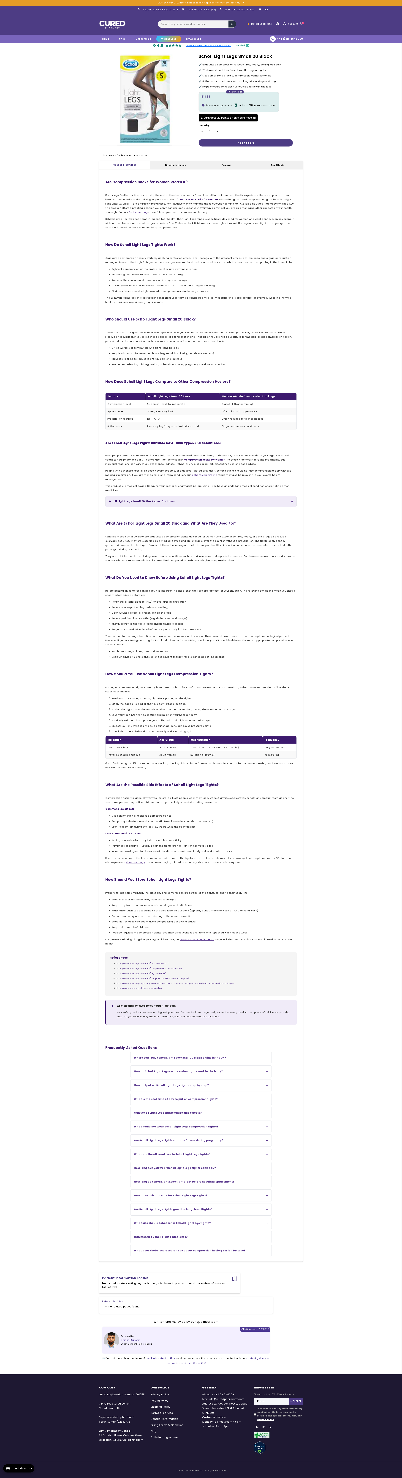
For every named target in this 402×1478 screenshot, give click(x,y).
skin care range (135, 862)
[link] (156, 9)
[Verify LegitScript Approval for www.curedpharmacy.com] (259, 1447)
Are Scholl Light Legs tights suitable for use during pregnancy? (178, 1140)
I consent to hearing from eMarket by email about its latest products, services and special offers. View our (279, 1414)
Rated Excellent (261, 24)
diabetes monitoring (204, 475)
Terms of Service (162, 1413)
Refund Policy (159, 1400)
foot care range (139, 212)
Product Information (124, 164)
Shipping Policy (160, 1407)
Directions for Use (175, 165)
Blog (153, 1431)
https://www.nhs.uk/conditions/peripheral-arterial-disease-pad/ (152, 978)
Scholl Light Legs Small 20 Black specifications (141, 501)
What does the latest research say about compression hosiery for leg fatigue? (189, 1250)
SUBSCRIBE (295, 1401)
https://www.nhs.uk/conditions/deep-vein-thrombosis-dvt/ (149, 968)
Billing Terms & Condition (167, 1425)
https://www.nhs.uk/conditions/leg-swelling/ (141, 973)
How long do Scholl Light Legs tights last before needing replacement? (184, 1181)
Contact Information (164, 1419)
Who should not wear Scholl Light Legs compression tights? (176, 1126)
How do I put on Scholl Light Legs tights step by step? (171, 1085)
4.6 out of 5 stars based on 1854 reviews (208, 45)
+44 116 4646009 (223, 1394)
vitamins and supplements (197, 939)
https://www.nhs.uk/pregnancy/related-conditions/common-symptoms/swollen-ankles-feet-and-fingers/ (176, 983)
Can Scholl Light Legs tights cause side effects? (168, 1113)
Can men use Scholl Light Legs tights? (160, 1237)
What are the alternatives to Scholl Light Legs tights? (172, 1154)
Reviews (226, 165)
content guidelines (257, 1358)
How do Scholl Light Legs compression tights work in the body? (178, 1071)
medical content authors (161, 1358)
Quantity (204, 125)
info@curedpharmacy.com (226, 1399)
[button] (197, 23)
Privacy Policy (160, 1394)
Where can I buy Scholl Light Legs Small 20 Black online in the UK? (180, 1057)
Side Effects (277, 165)
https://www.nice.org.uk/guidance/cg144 (139, 988)
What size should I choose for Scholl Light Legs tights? (172, 1223)
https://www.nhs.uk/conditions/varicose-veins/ (142, 963)
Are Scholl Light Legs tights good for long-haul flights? (173, 1209)
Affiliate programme (164, 1437)
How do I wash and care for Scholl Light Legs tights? (170, 1195)
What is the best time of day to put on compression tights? (176, 1099)
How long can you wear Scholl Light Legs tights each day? (175, 1168)
